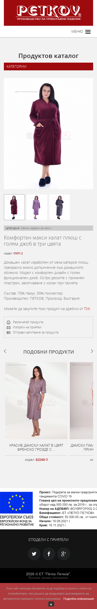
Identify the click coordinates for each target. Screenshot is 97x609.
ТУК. (87, 308)
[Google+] (63, 553)
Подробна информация (78, 598)
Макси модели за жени (36, 228)
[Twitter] (34, 553)
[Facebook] (48, 553)
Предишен (5, 351)
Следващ (92, 351)
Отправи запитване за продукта (35, 332)
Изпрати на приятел (27, 327)
